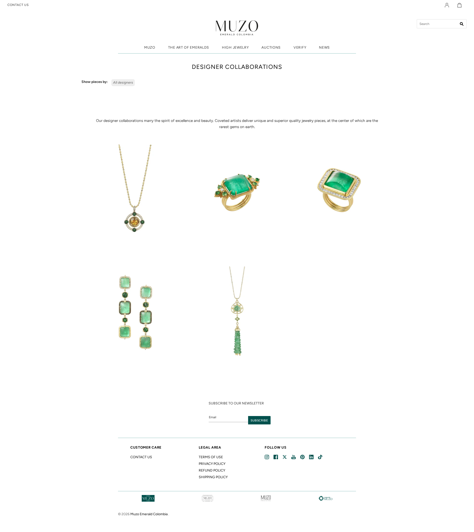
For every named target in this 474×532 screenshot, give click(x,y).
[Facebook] (276, 457)
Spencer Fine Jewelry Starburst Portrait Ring (237, 247)
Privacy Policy (212, 464)
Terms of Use (211, 457)
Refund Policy (212, 470)
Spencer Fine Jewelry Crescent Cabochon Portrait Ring (339, 247)
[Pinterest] (302, 457)
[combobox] (442, 23)
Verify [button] (300, 47)
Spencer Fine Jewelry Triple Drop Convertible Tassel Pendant (237, 369)
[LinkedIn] (311, 457)
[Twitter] (285, 457)
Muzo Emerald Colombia (149, 514)
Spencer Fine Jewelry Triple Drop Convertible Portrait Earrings (135, 369)
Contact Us (141, 457)
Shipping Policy (213, 477)
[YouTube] (293, 457)
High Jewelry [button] (235, 47)
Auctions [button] (271, 47)
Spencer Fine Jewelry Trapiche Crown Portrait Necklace (135, 247)
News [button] (324, 47)
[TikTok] (320, 457)
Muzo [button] (149, 47)
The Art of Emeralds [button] (188, 47)
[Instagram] (267, 457)
